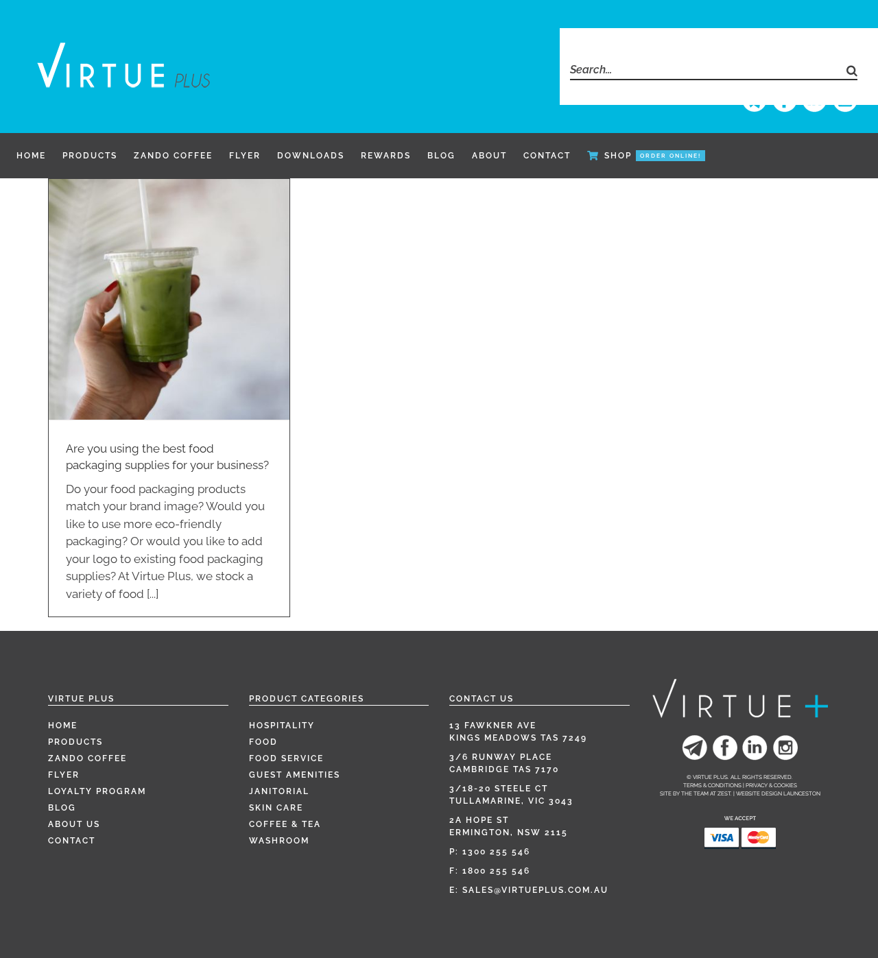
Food (263, 742)
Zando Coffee (87, 758)
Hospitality (282, 725)
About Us (74, 824)
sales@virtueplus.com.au (535, 890)
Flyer (64, 775)
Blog (62, 808)
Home (63, 725)
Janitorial (279, 791)
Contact (71, 841)
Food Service (286, 758)
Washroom (279, 841)
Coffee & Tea (285, 824)
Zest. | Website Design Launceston (768, 793)
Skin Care (276, 808)
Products (75, 742)
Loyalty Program (97, 791)
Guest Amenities (294, 775)
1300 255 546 (496, 852)
